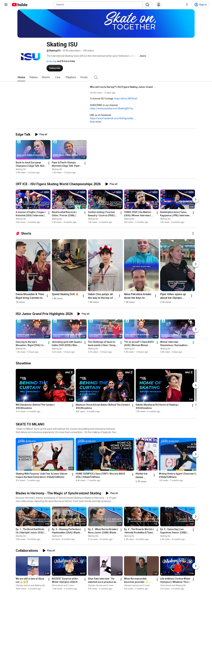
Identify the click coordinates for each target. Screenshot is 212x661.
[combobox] (98, 5)
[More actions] (49, 163)
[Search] (147, 4)
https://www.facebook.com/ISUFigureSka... (112, 118)
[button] (95, 121)
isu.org (52, 61)
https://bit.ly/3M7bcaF (125, 98)
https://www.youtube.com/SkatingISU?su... (112, 108)
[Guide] (6, 5)
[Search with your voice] (158, 4)
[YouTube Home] (19, 4)
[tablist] (106, 77)
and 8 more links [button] (66, 61)
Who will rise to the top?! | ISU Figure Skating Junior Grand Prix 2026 (123, 87)
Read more (95, 122)
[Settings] (187, 5)
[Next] (195, 199)
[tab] (21, 77)
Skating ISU (21, 169)
